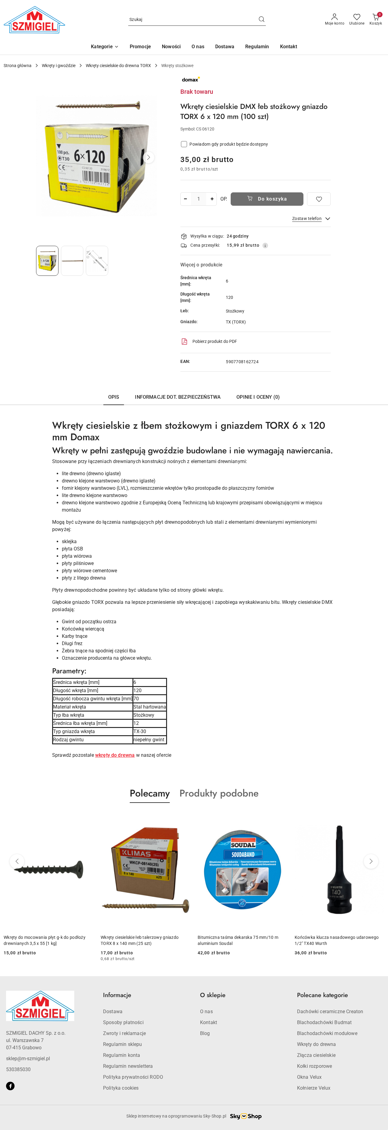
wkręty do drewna (115, 755)
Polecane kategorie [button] (322, 995)
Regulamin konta (121, 1055)
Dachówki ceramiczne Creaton (330, 1011)
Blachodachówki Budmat (324, 1022)
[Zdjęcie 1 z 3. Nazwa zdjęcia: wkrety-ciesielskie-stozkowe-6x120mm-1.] (47, 261)
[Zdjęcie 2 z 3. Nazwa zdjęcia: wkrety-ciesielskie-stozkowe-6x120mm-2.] (72, 261)
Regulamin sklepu (122, 1044)
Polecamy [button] (150, 793)
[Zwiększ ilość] (211, 199)
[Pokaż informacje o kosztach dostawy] (265, 245)
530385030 (18, 1069)
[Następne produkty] (371, 861)
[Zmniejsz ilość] (185, 199)
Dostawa (112, 1011)
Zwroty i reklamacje (124, 1033)
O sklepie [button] (213, 995)
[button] (105, 47)
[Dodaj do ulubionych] (319, 199)
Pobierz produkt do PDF (214, 341)
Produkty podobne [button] (219, 793)
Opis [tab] (113, 397)
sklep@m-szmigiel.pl (28, 1058)
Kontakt (208, 1022)
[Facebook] (10, 1086)
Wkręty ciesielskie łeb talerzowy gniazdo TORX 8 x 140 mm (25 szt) (140, 940)
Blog (205, 1033)
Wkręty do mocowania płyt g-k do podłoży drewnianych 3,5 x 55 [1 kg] (44, 940)
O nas (206, 1011)
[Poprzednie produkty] (17, 861)
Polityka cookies (121, 1088)
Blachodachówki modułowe (327, 1033)
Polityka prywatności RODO (133, 1077)
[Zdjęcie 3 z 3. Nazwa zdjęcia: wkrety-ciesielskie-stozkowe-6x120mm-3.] (97, 261)
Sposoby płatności (123, 1022)
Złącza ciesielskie (316, 1055)
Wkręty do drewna (316, 1044)
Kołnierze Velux (313, 1088)
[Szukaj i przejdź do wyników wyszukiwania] (261, 19)
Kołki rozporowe (314, 1066)
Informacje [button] (117, 995)
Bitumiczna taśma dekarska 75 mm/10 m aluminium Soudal (238, 940)
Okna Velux (309, 1077)
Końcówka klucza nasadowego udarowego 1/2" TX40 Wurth (337, 940)
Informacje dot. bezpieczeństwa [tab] (178, 397)
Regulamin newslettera (128, 1066)
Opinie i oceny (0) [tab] (258, 397)
